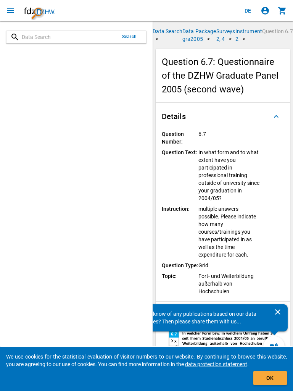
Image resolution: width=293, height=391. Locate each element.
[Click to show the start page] (39, 10)
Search (129, 36)
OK (270, 378)
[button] (223, 116)
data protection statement (216, 364)
